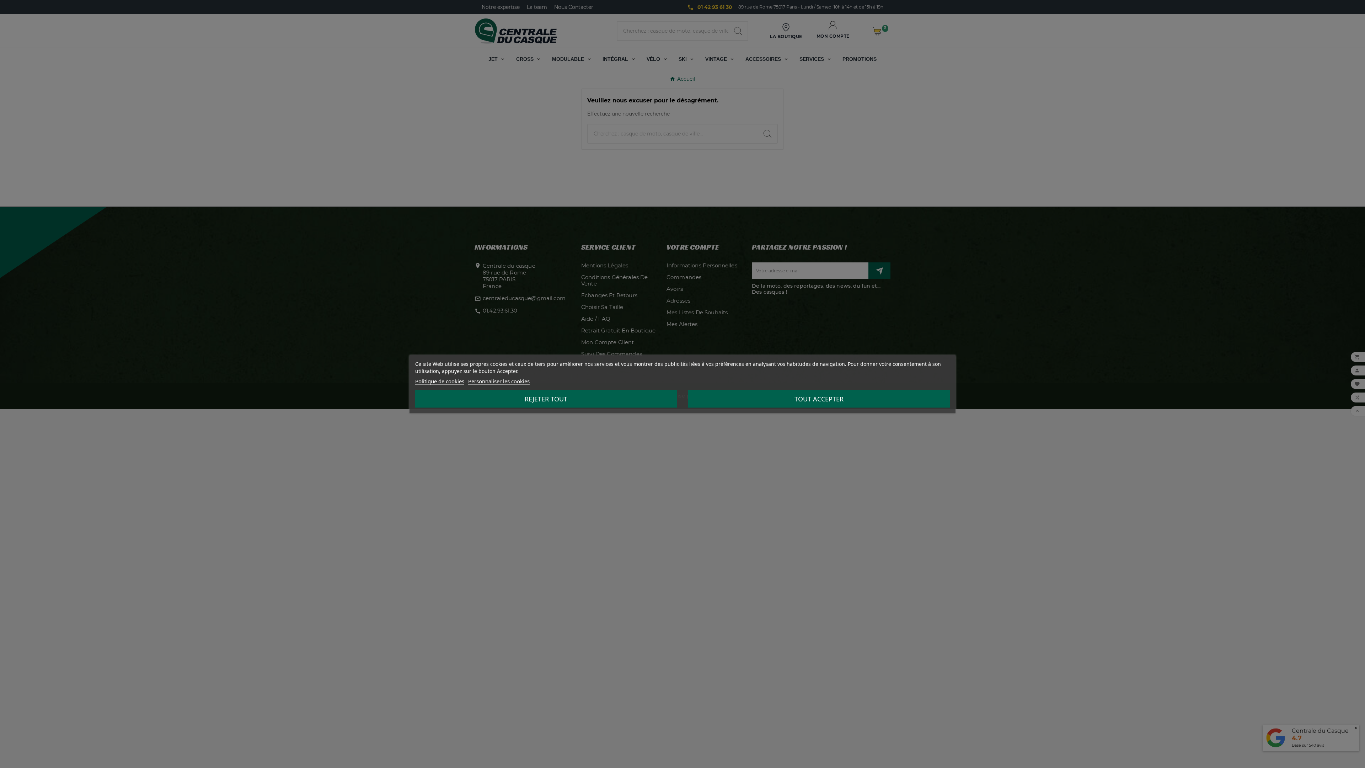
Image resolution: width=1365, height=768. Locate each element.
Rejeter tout (546, 399)
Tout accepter (819, 399)
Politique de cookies (439, 381)
